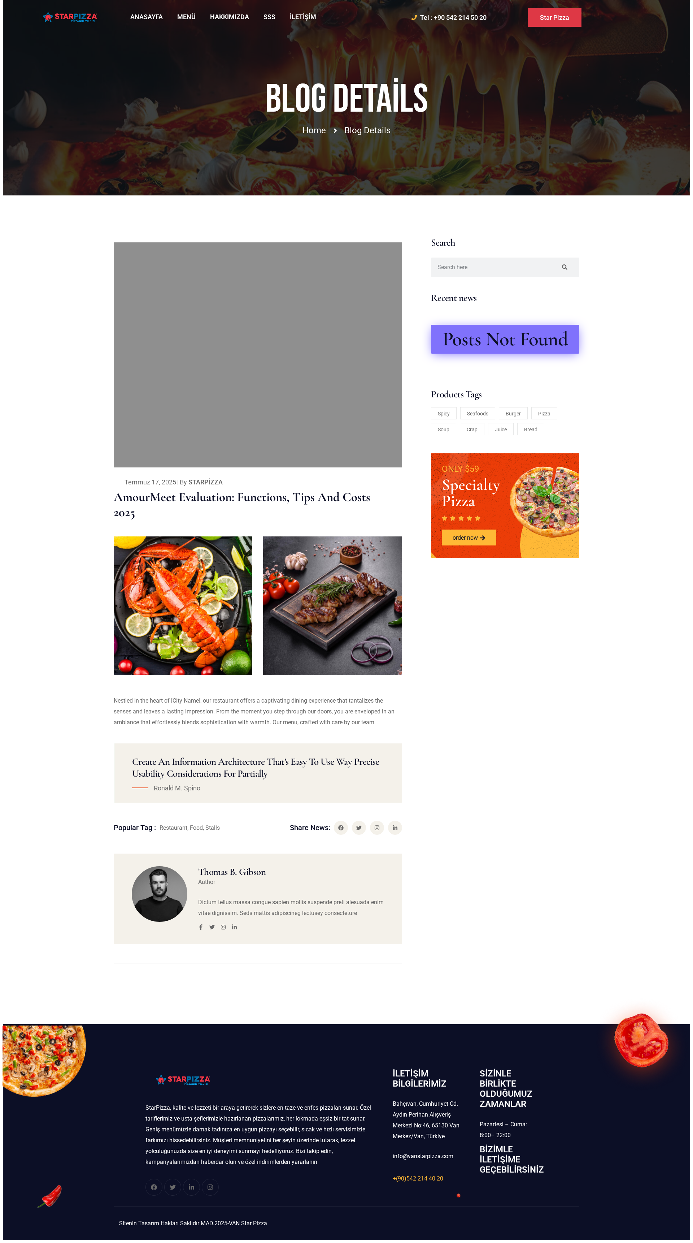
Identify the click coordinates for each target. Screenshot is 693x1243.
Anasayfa (146, 17)
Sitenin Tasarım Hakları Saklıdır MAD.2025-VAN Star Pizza (193, 1223)
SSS (269, 17)
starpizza (205, 482)
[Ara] (564, 267)
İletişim (303, 17)
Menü (186, 17)
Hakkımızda (229, 17)
